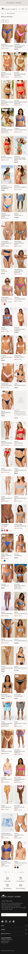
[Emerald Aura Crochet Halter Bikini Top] (7, 174)
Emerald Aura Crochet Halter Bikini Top (6, 188)
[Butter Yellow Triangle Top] (20, 174)
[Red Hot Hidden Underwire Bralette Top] (20, 89)
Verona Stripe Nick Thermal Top (18, 272)
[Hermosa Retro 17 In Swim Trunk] (20, 711)
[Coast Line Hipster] (20, 683)
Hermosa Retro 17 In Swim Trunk (20, 724)
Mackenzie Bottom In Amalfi (6, 244)
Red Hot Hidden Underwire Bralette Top (20, 103)
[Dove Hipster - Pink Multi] (5, 530)
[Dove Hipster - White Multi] (9, 530)
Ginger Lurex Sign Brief (6, 443)
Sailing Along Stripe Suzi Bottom (6, 499)
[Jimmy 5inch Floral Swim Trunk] (7, 822)
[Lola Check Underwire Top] (20, 601)
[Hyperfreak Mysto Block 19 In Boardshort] (7, 711)
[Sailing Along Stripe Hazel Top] (20, 485)
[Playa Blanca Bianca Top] (20, 513)
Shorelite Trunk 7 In (18, 215)
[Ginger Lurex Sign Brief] (7, 430)
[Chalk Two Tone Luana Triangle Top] (20, 316)
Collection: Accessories (7, 939)
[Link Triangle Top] (20, 543)
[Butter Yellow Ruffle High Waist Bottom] (20, 61)
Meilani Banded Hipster (19, 299)
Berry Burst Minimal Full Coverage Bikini (19, 47)
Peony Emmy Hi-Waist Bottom (19, 808)
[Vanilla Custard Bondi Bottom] (7, 543)
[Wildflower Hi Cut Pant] (7, 739)
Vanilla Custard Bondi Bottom (6, 556)
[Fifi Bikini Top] (7, 316)
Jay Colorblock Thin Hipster (19, 836)
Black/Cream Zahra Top (20, 385)
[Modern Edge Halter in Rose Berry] (20, 766)
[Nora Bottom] (7, 258)
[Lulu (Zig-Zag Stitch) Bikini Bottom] (7, 655)
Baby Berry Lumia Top (19, 357)
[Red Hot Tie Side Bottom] (7, 145)
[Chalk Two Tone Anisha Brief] (7, 344)
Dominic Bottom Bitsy (6, 807)
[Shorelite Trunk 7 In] (20, 202)
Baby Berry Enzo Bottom (6, 385)
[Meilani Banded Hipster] (20, 286)
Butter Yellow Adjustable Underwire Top (7, 130)
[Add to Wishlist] (11, 26)
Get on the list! (4, 942)
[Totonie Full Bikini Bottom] (7, 601)
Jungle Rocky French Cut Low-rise (20, 471)
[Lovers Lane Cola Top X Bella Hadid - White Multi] (2, 304)
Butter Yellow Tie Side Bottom (6, 75)
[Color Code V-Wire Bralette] (7, 850)
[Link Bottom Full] (7, 573)
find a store (7, 881)
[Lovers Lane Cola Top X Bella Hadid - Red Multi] (5, 304)
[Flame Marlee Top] (20, 430)
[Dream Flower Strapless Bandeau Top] (20, 573)
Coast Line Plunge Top (6, 696)
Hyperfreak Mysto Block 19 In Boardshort (6, 724)
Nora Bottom (4, 271)
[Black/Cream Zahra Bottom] (7, 400)
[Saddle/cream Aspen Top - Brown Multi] (15, 867)
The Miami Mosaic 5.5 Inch (6, 780)
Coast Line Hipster (18, 696)
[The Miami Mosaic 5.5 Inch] (7, 766)
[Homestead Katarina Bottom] (20, 230)
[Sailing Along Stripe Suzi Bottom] (7, 485)
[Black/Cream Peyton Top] (20, 655)
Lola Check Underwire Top (20, 613)
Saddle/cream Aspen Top (20, 863)
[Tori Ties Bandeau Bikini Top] (20, 628)
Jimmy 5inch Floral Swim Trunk (7, 836)
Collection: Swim (5, 941)
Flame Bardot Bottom (6, 470)
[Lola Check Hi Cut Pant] (7, 628)
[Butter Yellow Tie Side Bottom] (7, 61)
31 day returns (20, 881)
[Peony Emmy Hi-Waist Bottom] (20, 794)
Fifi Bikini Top (4, 329)
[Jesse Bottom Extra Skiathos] (7, 202)
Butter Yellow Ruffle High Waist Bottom (20, 75)
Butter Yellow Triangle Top (20, 187)
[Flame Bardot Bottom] (7, 457)
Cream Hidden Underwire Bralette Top (7, 103)
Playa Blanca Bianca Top (20, 526)
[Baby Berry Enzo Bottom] (7, 372)
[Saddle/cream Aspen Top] (20, 850)
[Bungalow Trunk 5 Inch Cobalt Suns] (20, 739)
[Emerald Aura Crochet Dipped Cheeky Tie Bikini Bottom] (20, 145)
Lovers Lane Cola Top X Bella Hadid (6, 300)
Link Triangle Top (18, 555)
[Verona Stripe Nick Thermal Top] (20, 258)
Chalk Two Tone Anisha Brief (6, 358)
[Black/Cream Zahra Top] (20, 372)
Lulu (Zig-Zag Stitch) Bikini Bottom (7, 669)
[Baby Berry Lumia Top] (20, 344)
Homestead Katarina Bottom (19, 244)
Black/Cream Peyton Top (20, 668)
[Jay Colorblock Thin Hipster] (20, 822)
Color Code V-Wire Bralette (5, 864)
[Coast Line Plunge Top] (7, 683)
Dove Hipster (4, 526)
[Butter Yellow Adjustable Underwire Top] (7, 117)
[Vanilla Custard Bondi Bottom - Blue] (5, 561)
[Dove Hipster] (7, 513)
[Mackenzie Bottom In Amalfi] (7, 230)
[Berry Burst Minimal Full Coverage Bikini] (20, 33)
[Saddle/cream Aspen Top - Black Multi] (18, 867)
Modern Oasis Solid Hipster (7, 46)
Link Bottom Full (4, 585)
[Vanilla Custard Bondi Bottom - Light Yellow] (2, 561)
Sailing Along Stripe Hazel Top (20, 499)
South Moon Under (9, 950)
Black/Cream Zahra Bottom (5, 413)
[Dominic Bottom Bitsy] (7, 794)
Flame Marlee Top (18, 443)
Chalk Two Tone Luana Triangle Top (19, 330)
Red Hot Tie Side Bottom (7, 157)
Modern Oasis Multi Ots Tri (20, 130)
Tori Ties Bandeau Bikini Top (20, 640)
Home (2, 13)
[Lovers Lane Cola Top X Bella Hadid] (7, 286)
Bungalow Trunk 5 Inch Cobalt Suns (19, 752)
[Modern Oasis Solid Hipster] (7, 33)
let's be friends (7, 888)
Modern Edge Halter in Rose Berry (19, 780)
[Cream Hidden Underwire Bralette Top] (7, 89)
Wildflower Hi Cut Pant (6, 751)
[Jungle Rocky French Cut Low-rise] (20, 457)
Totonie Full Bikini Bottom (7, 613)
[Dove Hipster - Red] (7, 530)
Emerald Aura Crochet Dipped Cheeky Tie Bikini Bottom (20, 159)
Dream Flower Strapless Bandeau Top (19, 586)
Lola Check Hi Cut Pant (6, 640)
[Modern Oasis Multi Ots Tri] (20, 117)
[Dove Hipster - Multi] (2, 530)
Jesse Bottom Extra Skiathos (5, 216)
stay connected (20, 888)
